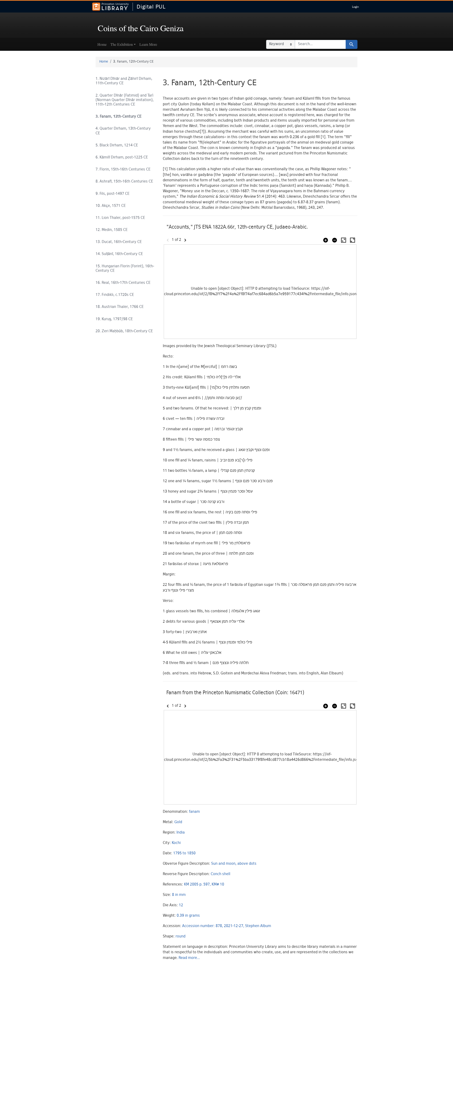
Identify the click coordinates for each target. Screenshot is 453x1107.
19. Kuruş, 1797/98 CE (114, 319)
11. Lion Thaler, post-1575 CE (120, 218)
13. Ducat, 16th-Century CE (119, 242)
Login (355, 7)
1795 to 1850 (184, 853)
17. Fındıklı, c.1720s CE (115, 295)
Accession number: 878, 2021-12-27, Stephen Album (226, 926)
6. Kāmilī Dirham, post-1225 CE (122, 157)
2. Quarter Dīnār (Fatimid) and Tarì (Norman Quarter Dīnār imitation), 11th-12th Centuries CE (125, 100)
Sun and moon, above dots (233, 863)
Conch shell (220, 874)
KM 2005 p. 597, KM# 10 (204, 884)
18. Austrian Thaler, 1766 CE (120, 307)
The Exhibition (121, 44)
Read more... (189, 958)
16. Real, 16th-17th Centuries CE (123, 283)
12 (181, 905)
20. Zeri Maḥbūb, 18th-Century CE (124, 331)
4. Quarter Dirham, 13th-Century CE (123, 131)
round (180, 936)
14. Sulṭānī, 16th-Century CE (119, 254)
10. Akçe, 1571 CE (111, 206)
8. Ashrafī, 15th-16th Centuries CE (124, 181)
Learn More (148, 44)
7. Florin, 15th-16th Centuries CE (123, 169)
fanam (194, 811)
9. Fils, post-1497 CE (113, 194)
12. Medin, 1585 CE (112, 230)
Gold (178, 822)
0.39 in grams (188, 915)
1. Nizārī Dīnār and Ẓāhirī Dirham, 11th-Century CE (124, 81)
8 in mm (179, 895)
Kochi (176, 843)
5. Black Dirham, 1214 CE (117, 145)
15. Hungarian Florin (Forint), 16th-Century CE (125, 268)
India (180, 832)
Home (102, 44)
